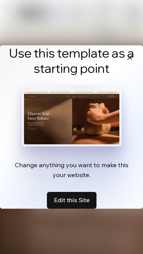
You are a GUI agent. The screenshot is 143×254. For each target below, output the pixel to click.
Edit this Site (72, 200)
